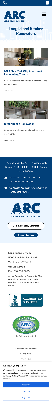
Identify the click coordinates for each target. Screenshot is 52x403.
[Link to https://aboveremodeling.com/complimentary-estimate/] (47, 3)
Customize (26, 391)
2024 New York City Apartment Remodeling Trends (23, 73)
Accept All (26, 385)
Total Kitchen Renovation (19, 123)
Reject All (26, 398)
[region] (26, 382)
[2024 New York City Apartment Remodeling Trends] (26, 57)
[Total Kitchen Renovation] (26, 110)
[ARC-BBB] (26, 289)
